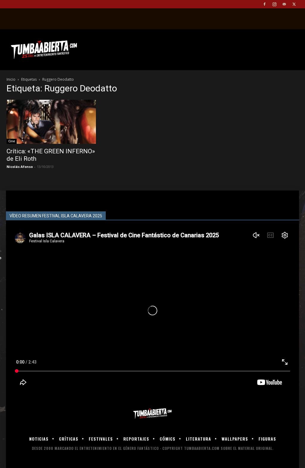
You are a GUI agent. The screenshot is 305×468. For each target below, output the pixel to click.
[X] (294, 4)
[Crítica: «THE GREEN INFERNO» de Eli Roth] (51, 122)
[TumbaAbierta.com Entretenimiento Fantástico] (152, 413)
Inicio (11, 79)
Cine (11, 141)
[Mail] (284, 4)
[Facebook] (264, 4)
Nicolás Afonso (20, 166)
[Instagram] (274, 4)
